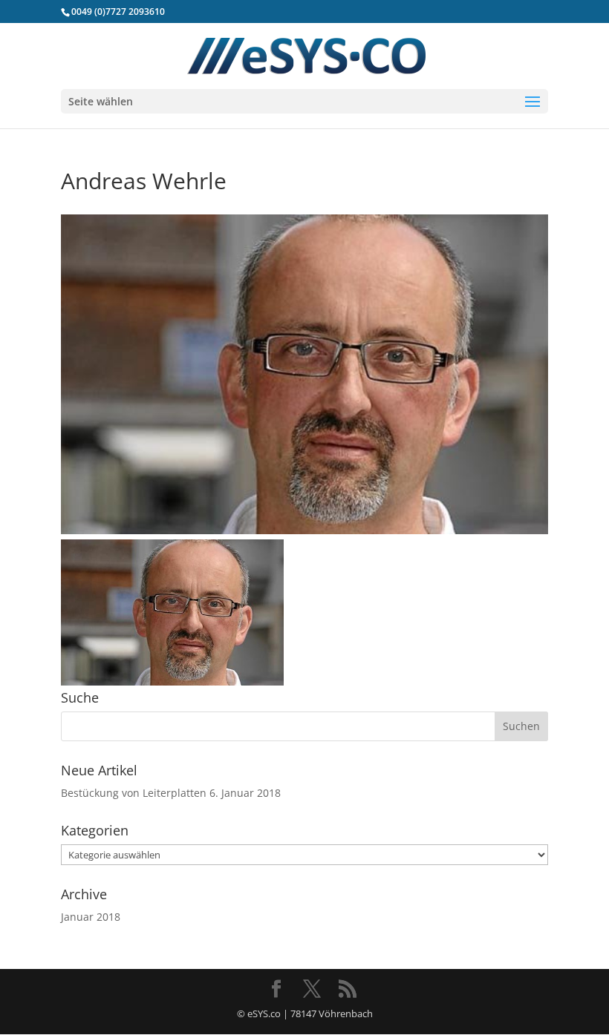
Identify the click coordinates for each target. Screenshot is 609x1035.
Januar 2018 (90, 917)
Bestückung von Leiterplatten (133, 793)
